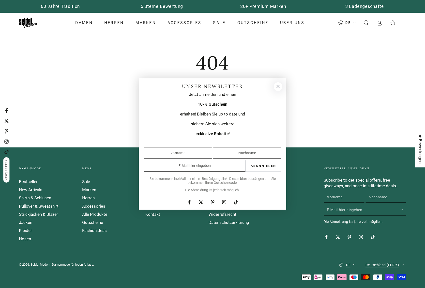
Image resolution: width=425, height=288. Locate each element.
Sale (86, 181)
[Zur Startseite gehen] (28, 22)
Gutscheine (92, 222)
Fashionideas (94, 230)
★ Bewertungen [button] (420, 148)
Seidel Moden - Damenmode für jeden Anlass (61, 264)
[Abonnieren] (403, 209)
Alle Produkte (94, 214)
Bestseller (28, 181)
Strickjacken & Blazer (38, 214)
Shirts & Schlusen (35, 197)
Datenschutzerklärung (229, 222)
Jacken (25, 222)
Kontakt (152, 214)
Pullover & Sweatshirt (39, 206)
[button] (366, 23)
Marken (89, 189)
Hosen (25, 238)
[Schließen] (278, 86)
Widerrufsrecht (222, 214)
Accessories (93, 206)
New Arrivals (30, 189)
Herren (88, 197)
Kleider (25, 230)
